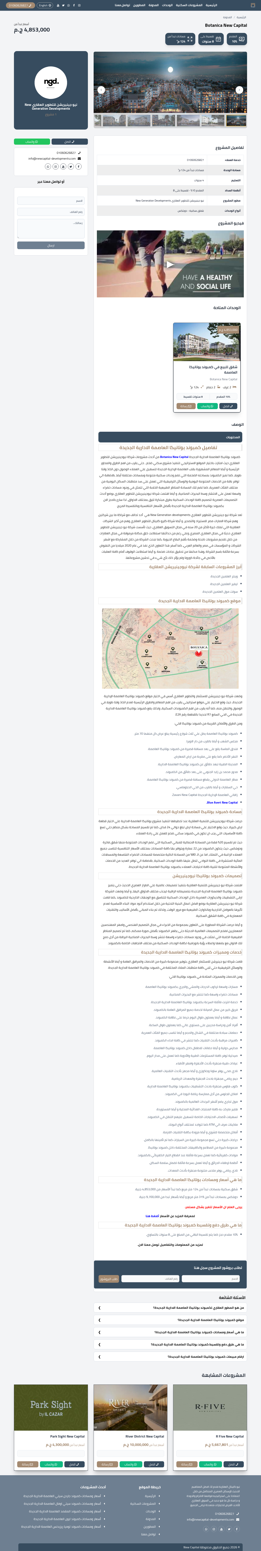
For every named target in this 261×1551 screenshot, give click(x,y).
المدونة (154, 5)
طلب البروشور (109, 1279)
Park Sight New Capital (67, 1436)
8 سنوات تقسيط (193, 396)
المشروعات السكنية (189, 5)
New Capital (191, 1547)
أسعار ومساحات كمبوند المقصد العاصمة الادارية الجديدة (65, 1511)
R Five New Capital (230, 1436)
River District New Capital (145, 1436)
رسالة (184, 406)
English (43, 5)
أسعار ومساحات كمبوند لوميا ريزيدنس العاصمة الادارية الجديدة (61, 1526)
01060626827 (195, 159)
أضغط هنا (152, 1216)
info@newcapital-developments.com (52, 158)
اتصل (226, 406)
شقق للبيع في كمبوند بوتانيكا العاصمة (213, 369)
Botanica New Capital (223, 379)
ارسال (50, 245)
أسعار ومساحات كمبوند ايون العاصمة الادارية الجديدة (67, 1519)
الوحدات (167, 5)
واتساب (205, 406)
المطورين (139, 5)
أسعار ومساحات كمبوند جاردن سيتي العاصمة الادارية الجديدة (62, 1496)
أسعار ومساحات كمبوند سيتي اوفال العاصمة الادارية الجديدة (62, 1503)
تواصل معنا (122, 5)
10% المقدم (223, 396)
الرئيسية (211, 5)
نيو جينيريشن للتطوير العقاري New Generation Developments (51, 106)
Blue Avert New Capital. (222, 802)
